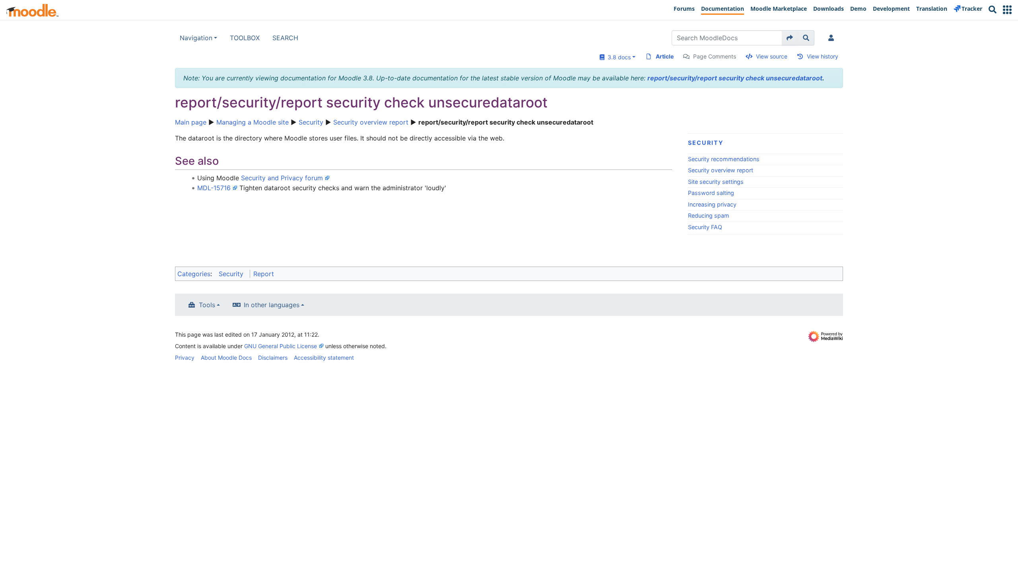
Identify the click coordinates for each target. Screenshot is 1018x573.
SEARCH (285, 38)
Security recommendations (724, 159)
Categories (193, 274)
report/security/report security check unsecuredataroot (734, 78)
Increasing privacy (712, 204)
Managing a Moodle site (252, 122)
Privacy (184, 357)
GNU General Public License (280, 346)
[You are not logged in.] (832, 38)
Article (665, 56)
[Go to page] (790, 37)
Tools (207, 305)
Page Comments (714, 56)
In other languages (271, 305)
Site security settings (716, 181)
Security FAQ (705, 227)
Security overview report (370, 122)
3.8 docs (617, 57)
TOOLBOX (245, 38)
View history (822, 56)
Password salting (711, 192)
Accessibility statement (324, 357)
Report (263, 274)
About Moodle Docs (226, 357)
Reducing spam (708, 215)
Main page (190, 122)
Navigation (196, 38)
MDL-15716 (214, 188)
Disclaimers (273, 357)
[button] (1007, 10)
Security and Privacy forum (282, 178)
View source (771, 56)
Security (311, 122)
